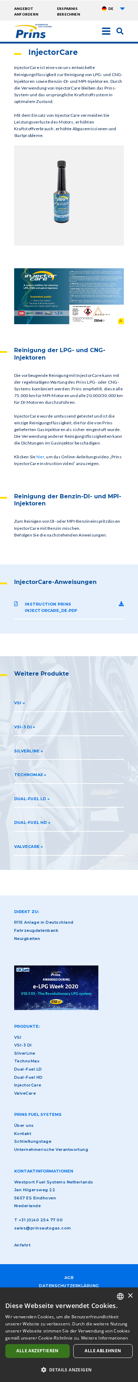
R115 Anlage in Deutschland (43, 922)
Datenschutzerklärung (69, 1285)
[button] (69, 1369)
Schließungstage (32, 1141)
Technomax (28, 774)
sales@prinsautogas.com (42, 1228)
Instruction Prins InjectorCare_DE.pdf (51, 607)
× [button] (130, 1295)
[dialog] (69, 1335)
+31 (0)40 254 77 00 (41, 1219)
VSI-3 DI (23, 726)
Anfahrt (22, 1245)
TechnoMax (26, 1061)
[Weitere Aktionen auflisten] (122, 8)
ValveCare (27, 846)
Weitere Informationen (104, 1338)
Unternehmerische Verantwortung (51, 1149)
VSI (18, 702)
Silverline (27, 751)
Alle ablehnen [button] (103, 1351)
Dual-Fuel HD (30, 822)
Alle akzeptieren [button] (37, 1351)
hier (40, 456)
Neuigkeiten (27, 938)
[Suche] (119, 30)
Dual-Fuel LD (30, 798)
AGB (69, 1277)
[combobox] (120, 1296)
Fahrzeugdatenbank (36, 930)
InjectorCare (27, 1085)
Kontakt (22, 1133)
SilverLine (24, 1053)
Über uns (24, 1125)
